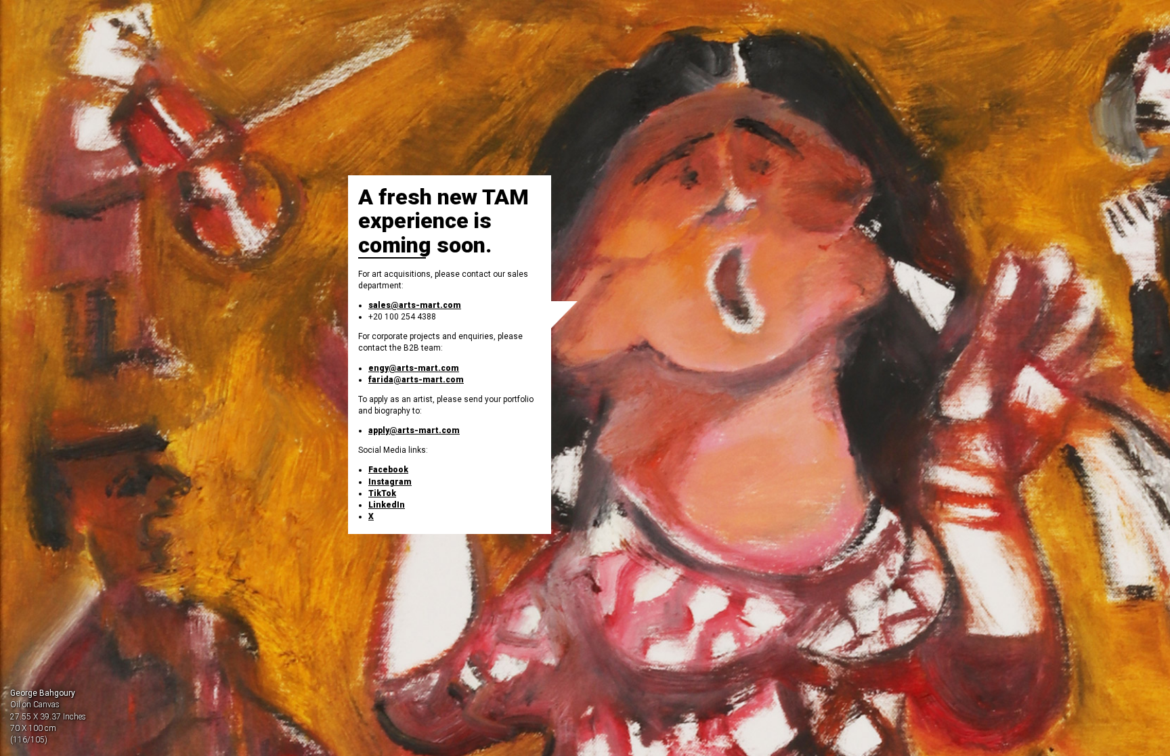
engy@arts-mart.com (413, 368)
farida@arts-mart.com (416, 379)
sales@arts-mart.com (414, 305)
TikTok (382, 493)
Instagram (390, 482)
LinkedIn (386, 505)
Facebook (388, 469)
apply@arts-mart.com (414, 430)
